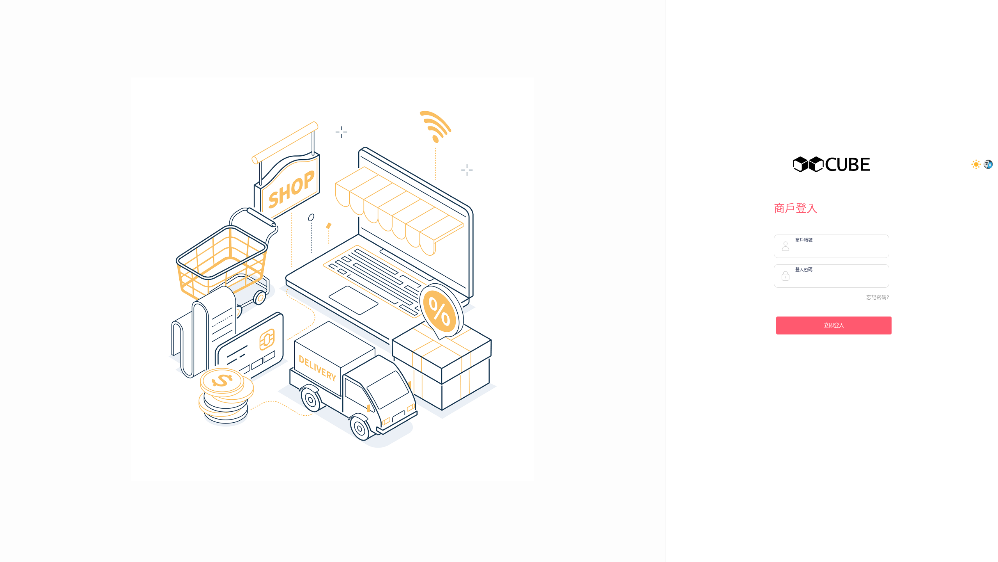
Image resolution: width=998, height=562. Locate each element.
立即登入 (834, 325)
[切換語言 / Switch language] (988, 165)
